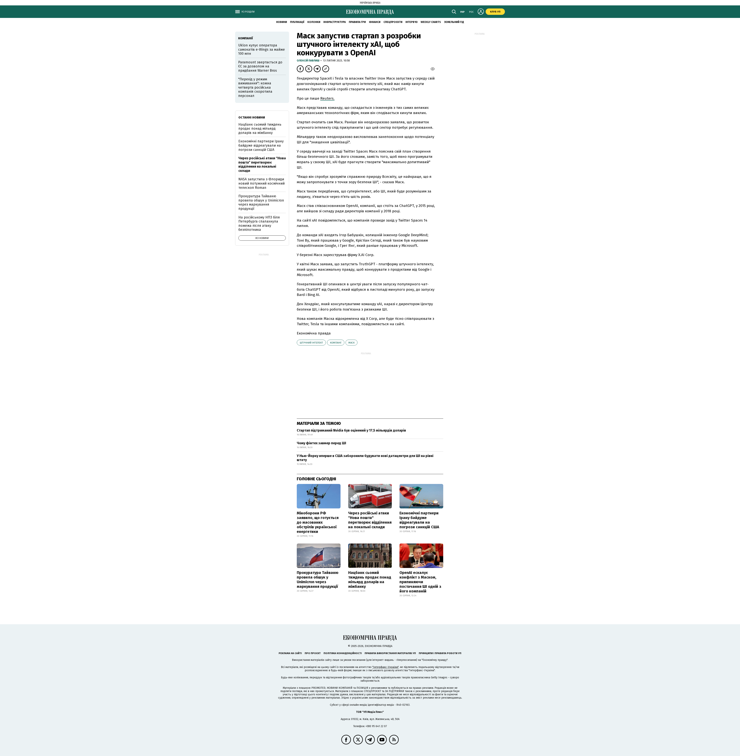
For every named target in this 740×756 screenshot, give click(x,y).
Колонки (313, 22)
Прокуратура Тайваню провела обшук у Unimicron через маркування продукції (317, 579)
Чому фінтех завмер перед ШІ (321, 443)
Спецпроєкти (392, 22)
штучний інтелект (311, 342)
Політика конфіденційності (343, 653)
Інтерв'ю (411, 22)
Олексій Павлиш (308, 60)
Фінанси (374, 22)
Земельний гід (454, 22)
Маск (351, 342)
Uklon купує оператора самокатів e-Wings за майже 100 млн (261, 49)
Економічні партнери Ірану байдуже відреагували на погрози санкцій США (419, 520)
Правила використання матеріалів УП (390, 653)
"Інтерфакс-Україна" (385, 667)
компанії (335, 342)
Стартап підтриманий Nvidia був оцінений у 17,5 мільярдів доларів (351, 430)
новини (281, 22)
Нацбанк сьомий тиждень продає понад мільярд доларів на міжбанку (369, 579)
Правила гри (357, 22)
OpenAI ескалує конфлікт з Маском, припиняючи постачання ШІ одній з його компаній (420, 581)
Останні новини (251, 117)
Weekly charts (431, 22)
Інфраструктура (334, 22)
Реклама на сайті (290, 653)
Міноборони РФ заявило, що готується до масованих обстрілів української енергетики (318, 522)
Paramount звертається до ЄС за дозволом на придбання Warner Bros (260, 66)
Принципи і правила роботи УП (440, 653)
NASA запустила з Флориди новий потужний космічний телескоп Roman (261, 183)
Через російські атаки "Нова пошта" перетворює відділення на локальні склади (370, 520)
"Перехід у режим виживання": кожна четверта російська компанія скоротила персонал (255, 87)
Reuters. (327, 98)
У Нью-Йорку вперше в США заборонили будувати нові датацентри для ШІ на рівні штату (365, 458)
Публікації (297, 22)
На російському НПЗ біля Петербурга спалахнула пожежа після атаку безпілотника (259, 223)
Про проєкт (313, 653)
